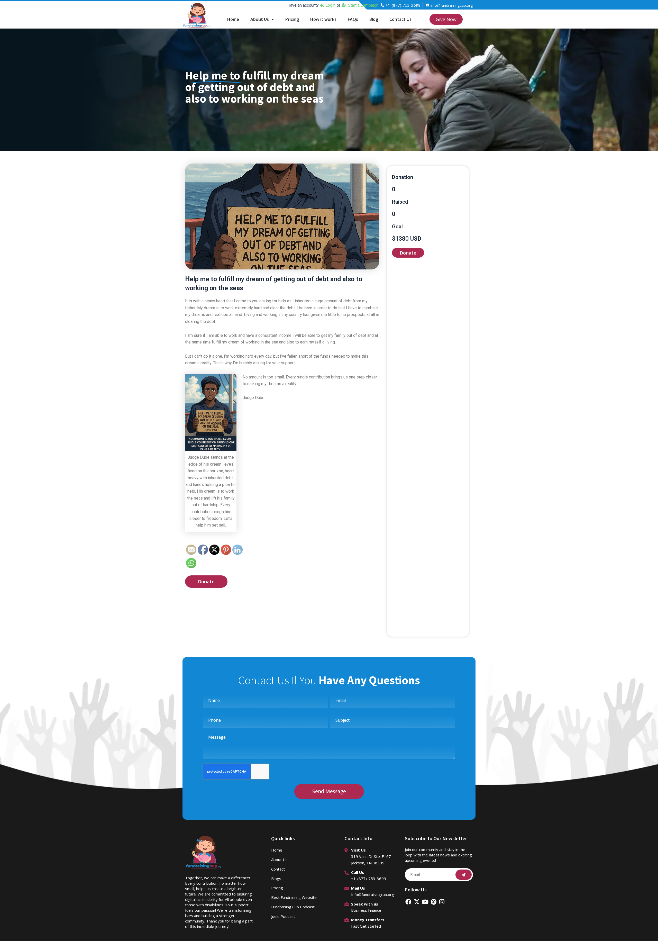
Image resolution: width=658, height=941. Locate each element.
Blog (373, 19)
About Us (259, 19)
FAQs (353, 19)
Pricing (292, 19)
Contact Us (400, 19)
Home (233, 19)
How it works (323, 19)
